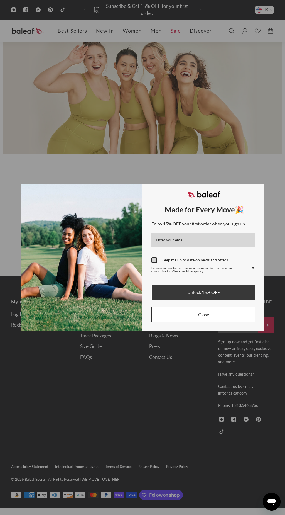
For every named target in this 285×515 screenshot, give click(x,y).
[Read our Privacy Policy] (252, 268)
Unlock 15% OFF (203, 292)
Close (203, 314)
